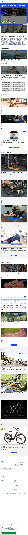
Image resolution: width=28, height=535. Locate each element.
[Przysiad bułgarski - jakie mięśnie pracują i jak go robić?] (14, 29)
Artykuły (15, 460)
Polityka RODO (19, 493)
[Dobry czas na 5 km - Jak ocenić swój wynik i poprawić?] (14, 332)
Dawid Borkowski (4, 449)
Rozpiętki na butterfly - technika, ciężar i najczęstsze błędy (9, 13)
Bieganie (15, 484)
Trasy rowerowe (16, 480)
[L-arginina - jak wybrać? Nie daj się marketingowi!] (14, 135)
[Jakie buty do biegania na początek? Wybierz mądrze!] (14, 283)
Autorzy (2, 476)
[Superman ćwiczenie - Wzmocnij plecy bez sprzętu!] (14, 213)
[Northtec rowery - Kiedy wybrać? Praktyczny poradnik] (14, 435)
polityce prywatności (11, 529)
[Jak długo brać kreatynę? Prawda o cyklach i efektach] (14, 119)
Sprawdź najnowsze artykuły (14, 147)
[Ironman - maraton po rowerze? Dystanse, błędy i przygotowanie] (14, 268)
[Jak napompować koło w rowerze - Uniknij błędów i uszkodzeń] (14, 383)
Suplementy (15, 489)
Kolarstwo (15, 477)
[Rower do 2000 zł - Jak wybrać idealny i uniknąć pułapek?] (14, 409)
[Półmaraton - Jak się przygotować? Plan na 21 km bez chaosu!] (14, 300)
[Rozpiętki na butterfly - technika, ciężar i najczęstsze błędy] (14, 12)
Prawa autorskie (7, 493)
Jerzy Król (4, 227)
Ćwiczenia (15, 481)
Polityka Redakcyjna (24, 493)
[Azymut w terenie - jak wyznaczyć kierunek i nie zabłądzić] (14, 20)
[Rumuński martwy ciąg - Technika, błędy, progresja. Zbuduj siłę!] (14, 162)
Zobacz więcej (14, 255)
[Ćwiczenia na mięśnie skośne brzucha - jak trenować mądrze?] (14, 238)
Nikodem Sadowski (5, 176)
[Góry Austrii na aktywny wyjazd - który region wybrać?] (14, 54)
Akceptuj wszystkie (8, 532)
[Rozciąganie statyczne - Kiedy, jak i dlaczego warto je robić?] (14, 70)
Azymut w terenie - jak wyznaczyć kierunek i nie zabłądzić (9, 22)
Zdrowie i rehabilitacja (17, 488)
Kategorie (15, 476)
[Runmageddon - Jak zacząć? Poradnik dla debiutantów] (14, 316)
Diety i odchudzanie (16, 485)
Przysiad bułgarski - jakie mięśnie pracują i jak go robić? (11, 30)
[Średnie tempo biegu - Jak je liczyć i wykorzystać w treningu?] (14, 102)
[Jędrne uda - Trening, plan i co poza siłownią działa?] (14, 188)
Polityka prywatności (12, 493)
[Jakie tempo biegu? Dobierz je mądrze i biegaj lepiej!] (14, 86)
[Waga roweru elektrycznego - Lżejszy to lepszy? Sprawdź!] (14, 359)
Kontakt (16, 493)
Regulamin (3, 493)
